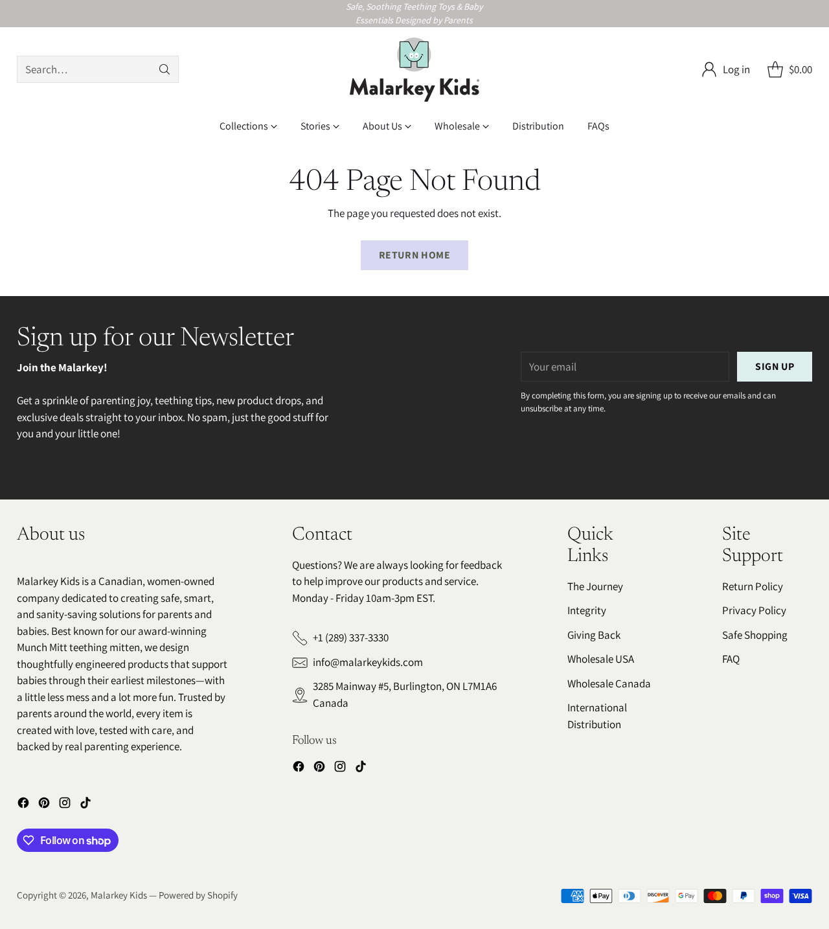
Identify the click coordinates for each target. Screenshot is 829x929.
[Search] (164, 69)
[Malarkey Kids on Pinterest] (44, 805)
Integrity (586, 610)
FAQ (731, 659)
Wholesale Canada (609, 683)
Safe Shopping (755, 635)
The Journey (595, 586)
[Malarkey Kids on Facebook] (23, 805)
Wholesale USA (600, 659)
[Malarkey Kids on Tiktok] (85, 805)
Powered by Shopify (198, 895)
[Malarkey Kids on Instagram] (65, 805)
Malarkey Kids (119, 895)
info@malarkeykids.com (368, 662)
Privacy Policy (754, 610)
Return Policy (752, 586)
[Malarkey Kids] (414, 70)
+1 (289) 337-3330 (351, 637)
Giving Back (593, 635)
